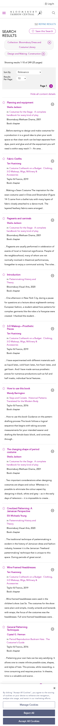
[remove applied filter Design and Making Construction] (43, 54)
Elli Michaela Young (16, 515)
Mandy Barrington (16, 393)
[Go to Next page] (51, 86)
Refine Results (47, 24)
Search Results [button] (9, 34)
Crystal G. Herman (16, 634)
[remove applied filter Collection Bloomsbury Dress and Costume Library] (49, 42)
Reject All (29, 713)
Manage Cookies (29, 704)
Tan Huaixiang (14, 163)
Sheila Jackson (14, 107)
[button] (3, 102)
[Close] (54, 688)
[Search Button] (53, 12)
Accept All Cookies (29, 721)
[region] (29, 705)
